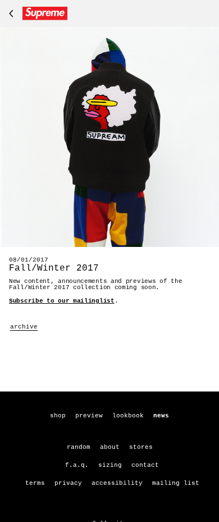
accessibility (117, 483)
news (161, 415)
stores (141, 447)
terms (35, 483)
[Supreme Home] (35, 13)
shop (58, 415)
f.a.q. (77, 465)
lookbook (128, 415)
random (78, 447)
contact (145, 465)
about (110, 447)
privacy (68, 483)
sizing (110, 465)
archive (24, 326)
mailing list (175, 483)
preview (89, 415)
